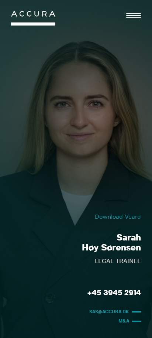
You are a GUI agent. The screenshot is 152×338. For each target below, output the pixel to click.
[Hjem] (33, 20)
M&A (123, 321)
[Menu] (133, 15)
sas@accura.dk (109, 312)
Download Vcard (118, 217)
